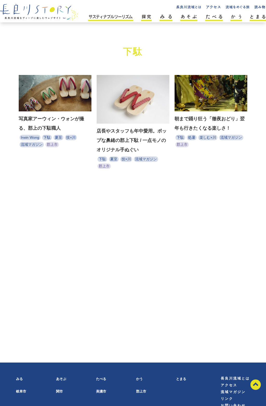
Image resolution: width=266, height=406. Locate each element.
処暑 (191, 137)
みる (19, 379)
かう (139, 379)
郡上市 (52, 144)
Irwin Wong (30, 137)
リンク (227, 399)
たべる (101, 379)
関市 (59, 391)
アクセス (229, 385)
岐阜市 (21, 391)
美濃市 (101, 391)
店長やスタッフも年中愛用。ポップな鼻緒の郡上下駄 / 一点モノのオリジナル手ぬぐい (132, 140)
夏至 (58, 137)
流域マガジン (32, 144)
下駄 (47, 137)
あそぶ (61, 379)
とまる (181, 379)
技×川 (71, 137)
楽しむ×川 (208, 137)
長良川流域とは (235, 378)
